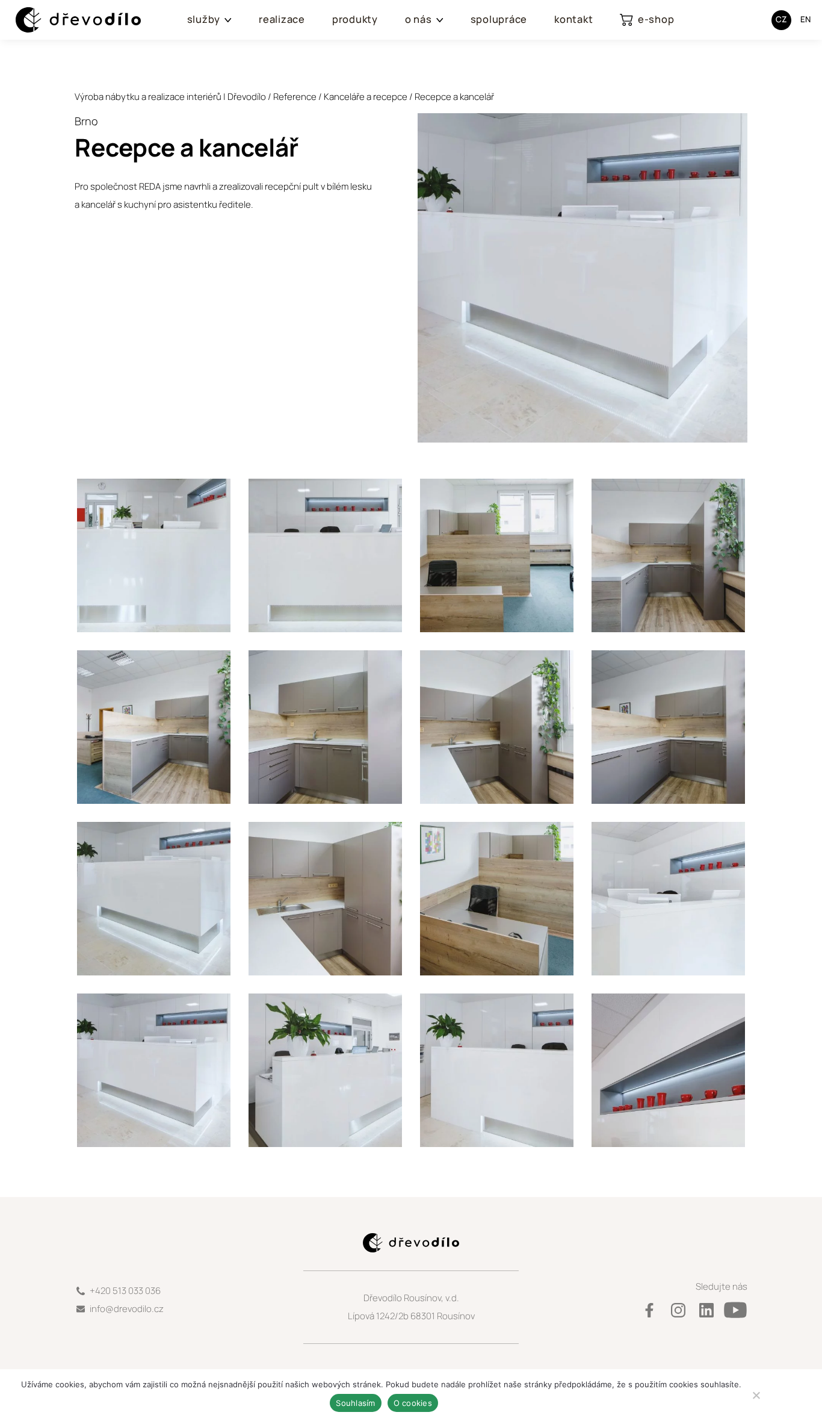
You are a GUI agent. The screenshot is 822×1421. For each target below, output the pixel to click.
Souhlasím (355, 1403)
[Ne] (756, 1395)
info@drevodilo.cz (127, 1308)
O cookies (413, 1403)
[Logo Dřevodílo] (67, 20)
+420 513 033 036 (125, 1290)
